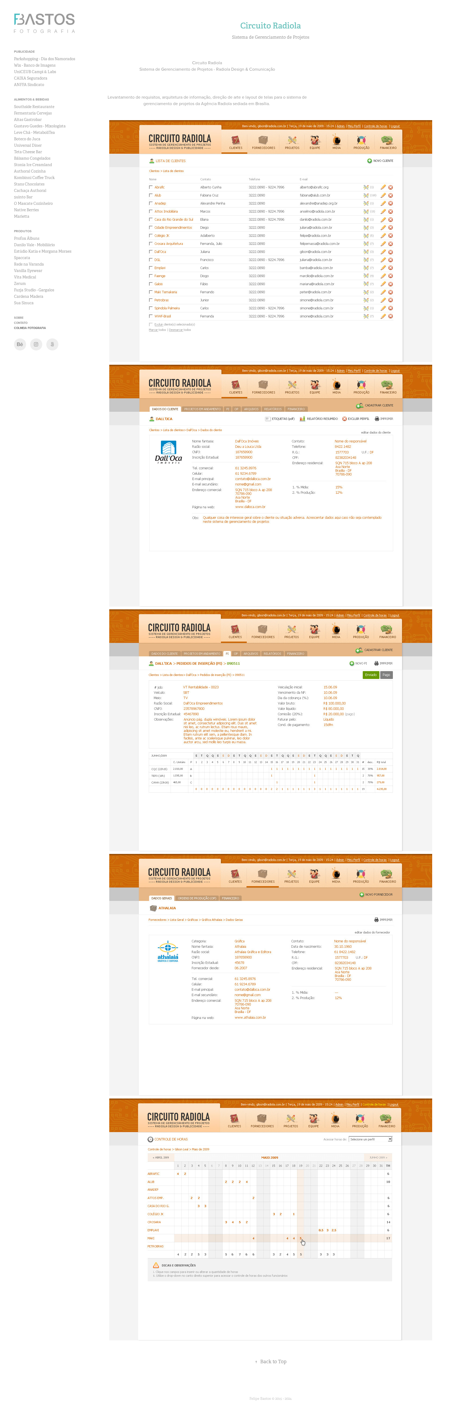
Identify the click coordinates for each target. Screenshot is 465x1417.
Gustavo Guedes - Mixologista (40, 126)
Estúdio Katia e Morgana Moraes (42, 251)
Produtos (22, 231)
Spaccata (22, 257)
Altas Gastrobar (28, 119)
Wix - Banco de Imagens (34, 65)
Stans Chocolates (29, 184)
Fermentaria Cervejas (33, 113)
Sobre (18, 318)
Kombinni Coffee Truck (34, 177)
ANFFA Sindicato (29, 84)
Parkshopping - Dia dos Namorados (44, 58)
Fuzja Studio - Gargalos (34, 290)
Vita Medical (25, 277)
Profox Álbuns (26, 238)
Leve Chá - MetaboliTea (34, 132)
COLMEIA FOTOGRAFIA (30, 328)
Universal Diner (28, 145)
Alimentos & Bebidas (31, 99)
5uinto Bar (23, 197)
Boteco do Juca (27, 139)
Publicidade (24, 51)
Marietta (21, 216)
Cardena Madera (28, 296)
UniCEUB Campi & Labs (35, 71)
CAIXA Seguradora (30, 78)
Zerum (20, 283)
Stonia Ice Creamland (33, 164)
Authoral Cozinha (30, 171)
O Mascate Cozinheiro (33, 203)
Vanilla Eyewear (28, 270)
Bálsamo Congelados (32, 158)
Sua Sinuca (24, 302)
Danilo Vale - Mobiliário (34, 244)
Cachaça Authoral (30, 190)
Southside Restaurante (34, 106)
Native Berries (26, 209)
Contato (20, 323)
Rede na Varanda (29, 264)
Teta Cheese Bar (28, 151)
